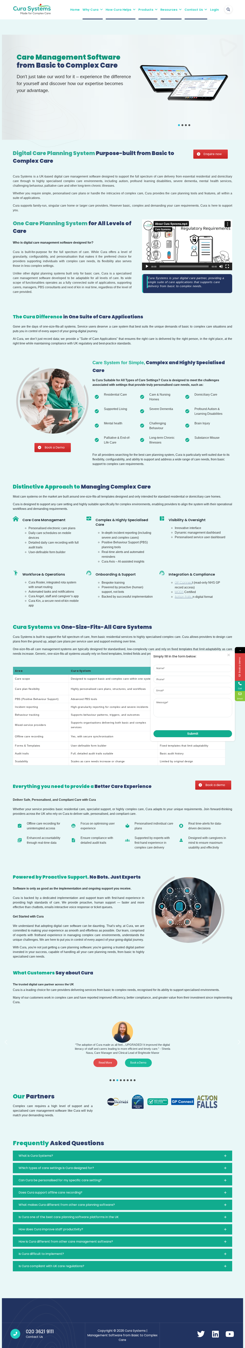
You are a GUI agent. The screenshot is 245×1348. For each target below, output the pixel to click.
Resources (168, 9)
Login (214, 9)
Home (75, 9)
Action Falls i (184, 597)
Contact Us (194, 9)
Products (145, 9)
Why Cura (90, 9)
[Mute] (221, 266)
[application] (187, 244)
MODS (179, 592)
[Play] (147, 266)
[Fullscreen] (227, 266)
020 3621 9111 (40, 1331)
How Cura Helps (118, 9)
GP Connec (183, 582)
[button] (179, 125)
